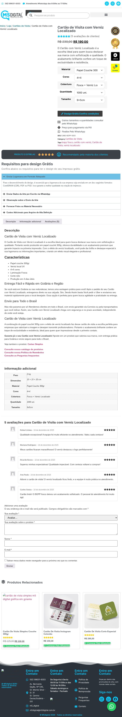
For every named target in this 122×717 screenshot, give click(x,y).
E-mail (8, 550)
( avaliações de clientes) (85, 36)
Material (66, 69)
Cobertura (66, 84)
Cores (66, 77)
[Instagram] (113, 3)
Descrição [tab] (11, 221)
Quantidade (66, 92)
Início (2, 26)
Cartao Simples (35, 344)
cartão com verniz (82, 142)
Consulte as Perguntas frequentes (21, 355)
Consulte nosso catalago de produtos (23, 349)
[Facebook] (101, 699)
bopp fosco (67, 142)
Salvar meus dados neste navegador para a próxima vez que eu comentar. (42, 561)
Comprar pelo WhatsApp (17, 646)
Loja (9, 26)
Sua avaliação (11, 513)
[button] (106, 14)
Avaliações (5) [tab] (52, 221)
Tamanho (66, 99)
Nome (7, 539)
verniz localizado (72, 145)
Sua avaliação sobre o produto (19, 522)
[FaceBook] (118, 3)
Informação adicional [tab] (30, 221)
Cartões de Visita (21, 26)
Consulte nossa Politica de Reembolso (24, 352)
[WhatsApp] (107, 3)
